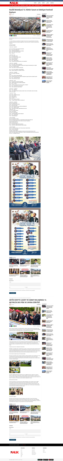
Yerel (12, 5)
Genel (32, 306)
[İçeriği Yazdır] (16, 35)
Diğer (41, 5)
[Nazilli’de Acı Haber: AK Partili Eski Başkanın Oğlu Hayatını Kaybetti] (44, 45)
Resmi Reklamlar (37, 5)
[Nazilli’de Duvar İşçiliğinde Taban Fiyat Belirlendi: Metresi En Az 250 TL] (44, 49)
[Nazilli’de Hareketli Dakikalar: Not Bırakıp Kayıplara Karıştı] (25, 261)
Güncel (19, 5)
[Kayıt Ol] (50, 5)
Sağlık (30, 5)
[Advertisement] (6, 18)
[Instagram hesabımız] (50, 0)
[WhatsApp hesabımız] (53, 0)
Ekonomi (15, 5)
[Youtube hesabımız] (51, 0)
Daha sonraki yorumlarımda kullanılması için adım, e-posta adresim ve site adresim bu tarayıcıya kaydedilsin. (22, 290)
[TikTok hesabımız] (52, 0)
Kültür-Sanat (23, 5)
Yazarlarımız (44, 452)
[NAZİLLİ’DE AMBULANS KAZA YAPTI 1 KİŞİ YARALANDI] (44, 82)
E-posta (26, 287)
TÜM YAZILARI (38, 14)
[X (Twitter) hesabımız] (49, 0)
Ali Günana (12, 14)
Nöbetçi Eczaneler (34, 453)
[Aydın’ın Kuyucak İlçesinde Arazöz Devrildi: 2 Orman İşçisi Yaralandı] (44, 69)
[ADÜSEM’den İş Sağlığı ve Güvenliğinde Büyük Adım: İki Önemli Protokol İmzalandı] (25, 271)
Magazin (27, 5)
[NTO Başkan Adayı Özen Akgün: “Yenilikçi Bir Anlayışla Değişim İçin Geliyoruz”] (44, 64)
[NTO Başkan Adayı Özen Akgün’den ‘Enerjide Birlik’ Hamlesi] (14, 271)
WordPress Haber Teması (18, 459)
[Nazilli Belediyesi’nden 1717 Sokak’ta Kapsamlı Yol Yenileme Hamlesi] (36, 271)
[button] (10, 5)
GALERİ (11, 0)
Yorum (10, 428)
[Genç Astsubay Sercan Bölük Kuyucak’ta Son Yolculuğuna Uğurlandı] (44, 78)
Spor (21, 456)
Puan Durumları (34, 454)
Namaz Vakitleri (33, 452)
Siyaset (33, 5)
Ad (9, 287)
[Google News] (38, 35)
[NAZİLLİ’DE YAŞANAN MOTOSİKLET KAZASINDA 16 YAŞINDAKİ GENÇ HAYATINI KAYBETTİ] (44, 73)
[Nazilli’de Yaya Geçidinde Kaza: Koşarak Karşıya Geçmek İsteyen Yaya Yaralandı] (14, 261)
